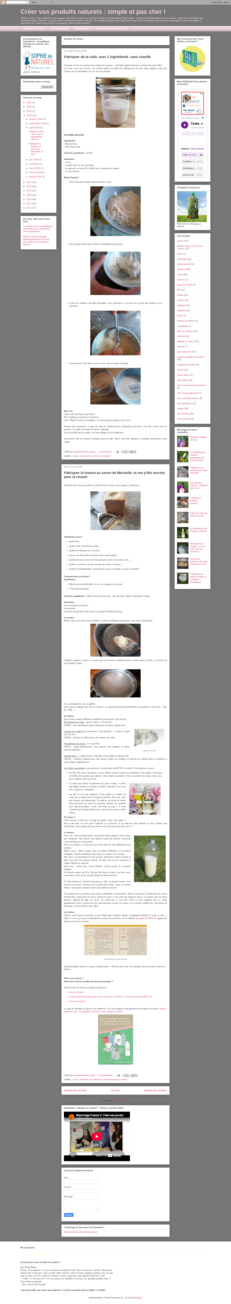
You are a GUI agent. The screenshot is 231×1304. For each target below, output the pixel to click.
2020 (29, 106)
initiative (181, 310)
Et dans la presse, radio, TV (112, 28)
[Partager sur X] (128, 451)
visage (180, 408)
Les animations (60, 28)
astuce (76, 456)
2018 (29, 115)
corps (180, 274)
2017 (29, 182)
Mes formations (184, 331)
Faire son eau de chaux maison (198, 514)
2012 (29, 203)
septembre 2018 (37, 123)
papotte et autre (185, 341)
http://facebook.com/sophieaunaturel (80, 1232)
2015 (29, 190)
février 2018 (35, 172)
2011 (29, 207)
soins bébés (183, 380)
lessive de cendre (77, 1001)
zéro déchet (105, 456)
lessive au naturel (186, 320)
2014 (29, 195)
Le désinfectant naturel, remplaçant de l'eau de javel (197, 456)
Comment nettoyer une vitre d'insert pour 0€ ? (199, 561)
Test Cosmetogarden (187, 393)
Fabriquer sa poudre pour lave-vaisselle (199, 470)
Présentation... (83, 28)
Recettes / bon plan (34, 28)
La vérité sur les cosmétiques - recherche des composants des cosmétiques (38, 229)
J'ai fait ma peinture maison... (195, 500)
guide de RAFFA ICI (148, 918)
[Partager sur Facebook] (131, 451)
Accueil (115, 1090)
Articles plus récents (75, 1090)
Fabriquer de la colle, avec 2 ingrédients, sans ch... (36, 135)
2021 (29, 102)
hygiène (181, 305)
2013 (29, 199)
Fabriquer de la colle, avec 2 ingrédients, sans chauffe (107, 57)
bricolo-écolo (86, 456)
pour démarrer (95, 1079)
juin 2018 (34, 159)
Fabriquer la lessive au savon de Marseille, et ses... (36, 148)
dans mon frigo (184, 284)
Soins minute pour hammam (191, 385)
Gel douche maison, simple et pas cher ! (199, 485)
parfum (180, 346)
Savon (180, 370)
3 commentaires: (106, 1075)
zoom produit (183, 419)
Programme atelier (186, 364)
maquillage (182, 326)
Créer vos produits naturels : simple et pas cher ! (93, 11)
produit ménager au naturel (115, 1079)
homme (181, 300)
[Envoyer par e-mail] (122, 451)
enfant (96, 456)
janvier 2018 (35, 176)
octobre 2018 (36, 119)
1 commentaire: (105, 452)
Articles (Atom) (122, 1100)
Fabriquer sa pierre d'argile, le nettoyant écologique (198, 578)
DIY (179, 290)
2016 (29, 186)
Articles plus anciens (155, 1090)
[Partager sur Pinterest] (134, 451)
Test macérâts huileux (188, 398)
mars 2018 (35, 168)
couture (181, 279)
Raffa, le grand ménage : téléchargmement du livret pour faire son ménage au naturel (36, 240)
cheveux (181, 269)
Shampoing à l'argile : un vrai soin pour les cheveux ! (197, 547)
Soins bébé (182, 375)
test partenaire (184, 403)
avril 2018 (34, 164)
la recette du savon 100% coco (138, 997)
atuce (180, 254)
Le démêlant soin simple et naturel (198, 529)
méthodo (84, 1079)
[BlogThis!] (125, 451)
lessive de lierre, (76, 992)
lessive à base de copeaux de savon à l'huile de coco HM (95, 997)
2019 (29, 111)
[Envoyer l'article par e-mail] (117, 452)
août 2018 (34, 127)
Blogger (138, 1297)
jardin (180, 315)
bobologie (182, 259)
